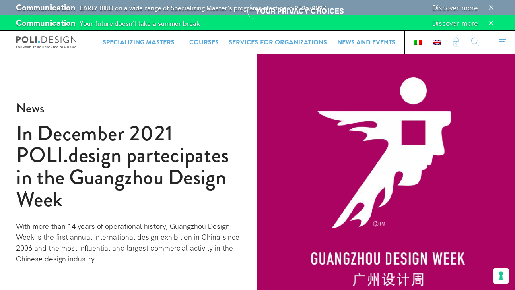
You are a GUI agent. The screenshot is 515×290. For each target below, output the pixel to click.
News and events (366, 42)
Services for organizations (278, 42)
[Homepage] (46, 42)
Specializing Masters (139, 42)
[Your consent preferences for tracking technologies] (501, 276)
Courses (204, 42)
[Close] (491, 7)
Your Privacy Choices (299, 11)
